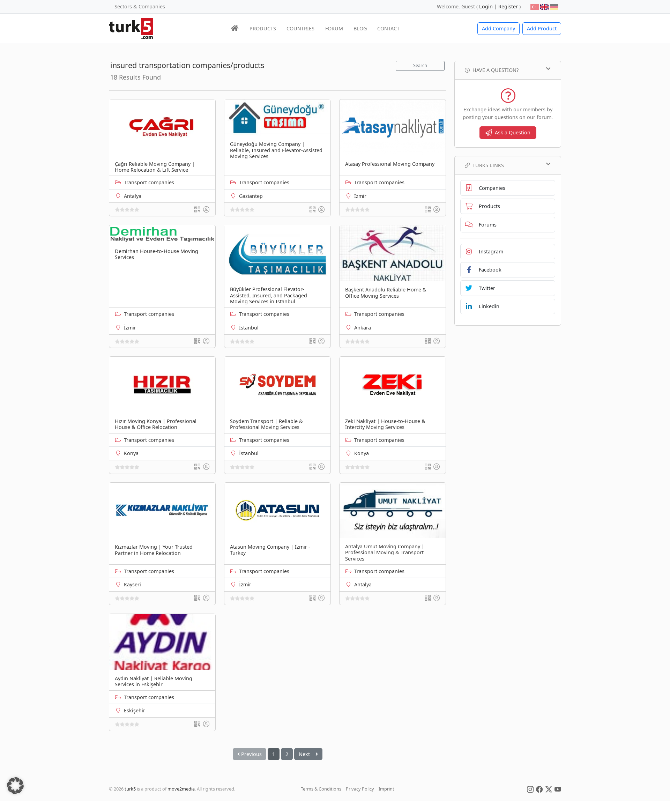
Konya (131, 453)
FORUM (334, 28)
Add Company (498, 28)
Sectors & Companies (139, 6)
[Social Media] (530, 789)
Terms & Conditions (321, 789)
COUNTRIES (300, 28)
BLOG (360, 28)
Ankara (362, 327)
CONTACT (388, 28)
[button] (15, 785)
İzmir (360, 196)
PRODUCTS (263, 28)
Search (420, 65)
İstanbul (249, 327)
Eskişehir (134, 710)
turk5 (130, 789)
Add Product (542, 28)
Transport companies (149, 182)
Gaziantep (251, 196)
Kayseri (132, 584)
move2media (181, 789)
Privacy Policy (360, 789)
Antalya (132, 196)
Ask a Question (512, 132)
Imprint (386, 789)
